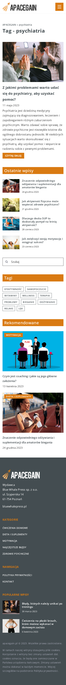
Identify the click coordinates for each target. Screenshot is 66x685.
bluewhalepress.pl (15, 506)
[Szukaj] (7, 262)
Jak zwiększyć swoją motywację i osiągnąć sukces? (42, 240)
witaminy (10, 295)
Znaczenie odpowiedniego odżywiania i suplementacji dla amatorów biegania (41, 184)
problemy (10, 302)
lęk (21, 308)
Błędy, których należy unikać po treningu (42, 605)
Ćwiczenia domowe (15, 527)
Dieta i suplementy (15, 534)
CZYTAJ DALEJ (13, 155)
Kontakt (8, 581)
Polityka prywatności (17, 575)
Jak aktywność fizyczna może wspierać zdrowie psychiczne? (40, 203)
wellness (28, 295)
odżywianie (47, 302)
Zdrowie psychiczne (16, 553)
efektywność (13, 289)
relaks (8, 308)
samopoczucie (36, 289)
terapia (45, 295)
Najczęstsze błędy (14, 547)
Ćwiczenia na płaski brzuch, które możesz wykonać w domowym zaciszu (39, 624)
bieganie (28, 302)
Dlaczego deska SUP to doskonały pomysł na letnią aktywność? (39, 222)
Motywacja (10, 540)
